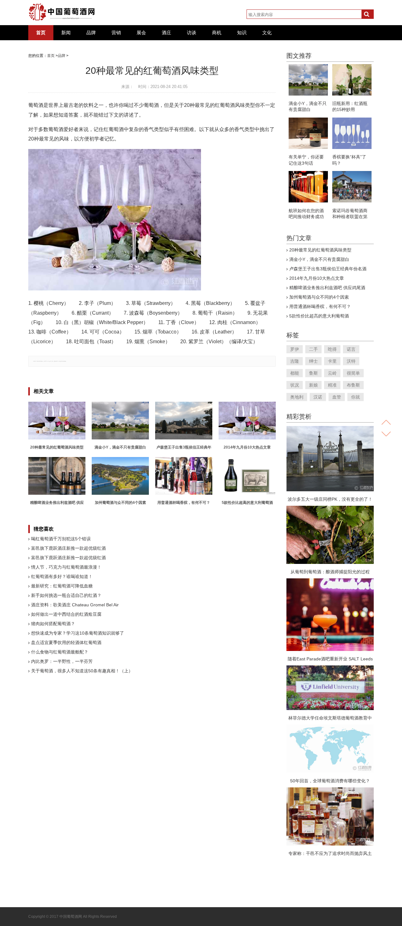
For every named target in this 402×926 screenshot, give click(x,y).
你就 (355, 397)
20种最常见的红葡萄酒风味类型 (320, 249)
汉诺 (317, 397)
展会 (141, 32)
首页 (41, 32)
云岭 (332, 373)
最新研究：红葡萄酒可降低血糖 (62, 585)
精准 (332, 385)
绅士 (313, 361)
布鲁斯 (353, 385)
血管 (336, 397)
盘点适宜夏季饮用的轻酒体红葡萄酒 (66, 642)
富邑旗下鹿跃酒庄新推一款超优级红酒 (68, 548)
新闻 (66, 32)
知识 (242, 32)
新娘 (313, 385)
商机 (216, 32)
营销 (116, 32)
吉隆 (294, 361)
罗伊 (294, 349)
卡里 (332, 361)
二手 (313, 349)
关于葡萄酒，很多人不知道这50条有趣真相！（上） (82, 670)
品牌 (91, 32)
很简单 (353, 373)
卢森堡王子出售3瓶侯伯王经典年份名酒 (328, 268)
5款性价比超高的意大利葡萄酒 (319, 315)
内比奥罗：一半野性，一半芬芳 (62, 661)
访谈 (191, 32)
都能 (294, 373)
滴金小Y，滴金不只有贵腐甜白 (319, 259)
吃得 (332, 349)
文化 (267, 32)
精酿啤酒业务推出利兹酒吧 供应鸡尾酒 (327, 287)
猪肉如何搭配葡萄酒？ (53, 623)
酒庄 (166, 32)
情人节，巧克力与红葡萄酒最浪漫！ (66, 567)
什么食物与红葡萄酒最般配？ (59, 651)
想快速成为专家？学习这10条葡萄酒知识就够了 (77, 633)
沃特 (351, 361)
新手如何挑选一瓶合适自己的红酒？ (66, 595)
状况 (294, 385)
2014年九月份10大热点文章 (316, 278)
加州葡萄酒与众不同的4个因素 (319, 297)
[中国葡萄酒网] (62, 12)
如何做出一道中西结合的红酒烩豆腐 (66, 614)
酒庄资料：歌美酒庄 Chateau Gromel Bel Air (75, 604)
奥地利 (296, 397)
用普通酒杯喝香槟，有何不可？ (320, 306)
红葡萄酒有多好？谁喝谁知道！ (62, 576)
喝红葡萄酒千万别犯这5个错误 (61, 538)
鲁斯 (313, 373)
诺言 (351, 349)
